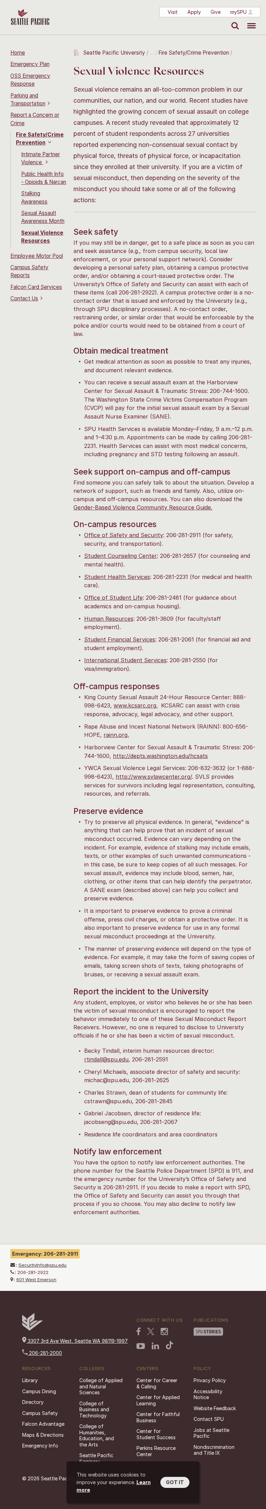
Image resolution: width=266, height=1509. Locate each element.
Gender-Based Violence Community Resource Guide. (142, 507)
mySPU (238, 12)
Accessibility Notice (208, 1394)
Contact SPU (209, 1419)
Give (216, 12)
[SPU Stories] (208, 1332)
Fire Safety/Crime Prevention (193, 52)
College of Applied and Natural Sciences (101, 1386)
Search (234, 21)
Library (30, 1380)
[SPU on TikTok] (169, 1346)
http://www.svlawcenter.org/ (154, 776)
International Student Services (125, 660)
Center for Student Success (156, 1434)
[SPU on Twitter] (150, 1332)
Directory (33, 1402)
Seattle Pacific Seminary (96, 1458)
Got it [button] (175, 1482)
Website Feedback (215, 1408)
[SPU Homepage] (32, 1329)
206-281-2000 (45, 1353)
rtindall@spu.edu (106, 1059)
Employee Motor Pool (36, 256)
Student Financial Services (119, 639)
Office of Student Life (113, 597)
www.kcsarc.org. (136, 705)
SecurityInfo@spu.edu (42, 1265)
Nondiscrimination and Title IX (214, 1450)
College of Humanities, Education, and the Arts (96, 1435)
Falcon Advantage (43, 1424)
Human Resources (108, 618)
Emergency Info (40, 1446)
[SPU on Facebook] (138, 1332)
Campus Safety (40, 1413)
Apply (194, 12)
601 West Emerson (36, 1279)
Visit (173, 12)
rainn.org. (116, 734)
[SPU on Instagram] (164, 1332)
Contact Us (24, 298)
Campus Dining (39, 1391)
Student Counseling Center (120, 555)
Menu (249, 21)
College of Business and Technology (94, 1409)
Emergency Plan (30, 64)
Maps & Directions (43, 1435)
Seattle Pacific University (114, 52)
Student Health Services (117, 576)
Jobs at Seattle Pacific (211, 1433)
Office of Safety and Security (123, 535)
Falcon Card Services (36, 287)
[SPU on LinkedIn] (155, 1346)
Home (17, 52)
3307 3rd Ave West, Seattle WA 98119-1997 (77, 1341)
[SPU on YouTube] (140, 1347)
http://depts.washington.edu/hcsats (160, 755)
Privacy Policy (210, 1380)
